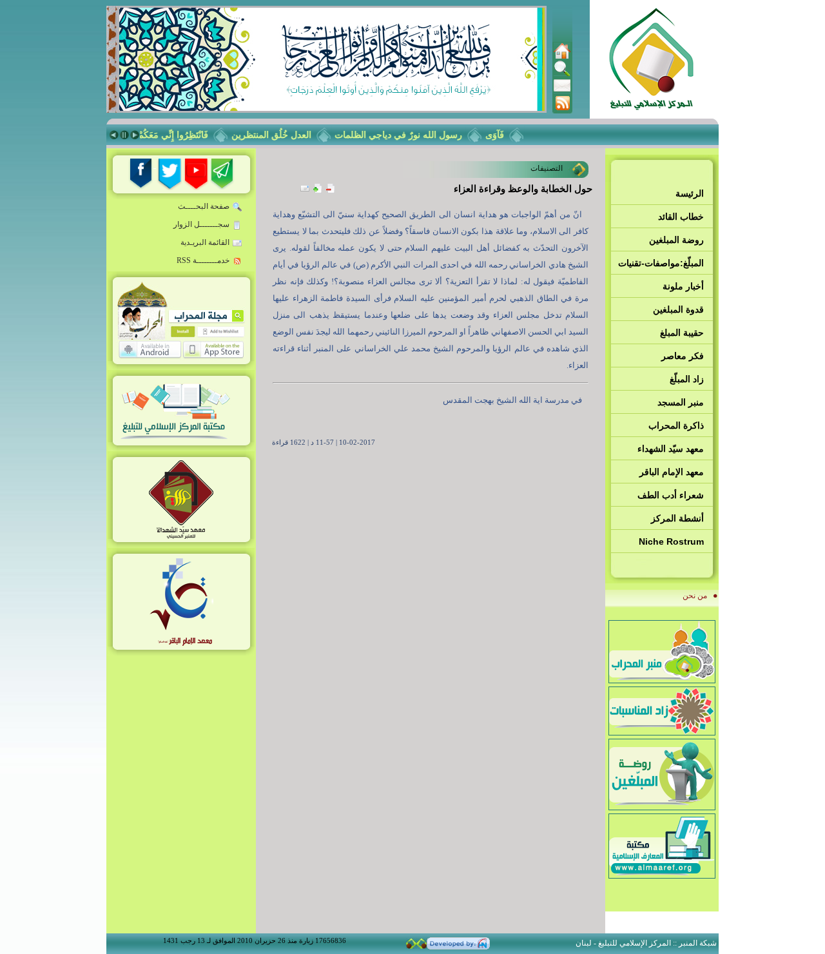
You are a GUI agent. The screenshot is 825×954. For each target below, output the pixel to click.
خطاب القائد (681, 216)
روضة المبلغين (676, 240)
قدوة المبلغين (678, 309)
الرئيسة (689, 193)
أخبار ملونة (683, 286)
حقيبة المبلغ (682, 332)
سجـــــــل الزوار (201, 224)
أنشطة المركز (677, 518)
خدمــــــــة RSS (203, 260)
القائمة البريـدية (204, 242)
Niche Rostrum (671, 541)
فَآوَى (502, 135)
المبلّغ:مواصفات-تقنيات (661, 263)
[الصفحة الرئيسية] (562, 56)
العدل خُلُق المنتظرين (279, 135)
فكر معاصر (682, 356)
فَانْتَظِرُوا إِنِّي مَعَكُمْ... (177, 135)
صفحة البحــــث (203, 206)
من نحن (695, 595)
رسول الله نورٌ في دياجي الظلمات (406, 135)
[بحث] (562, 74)
